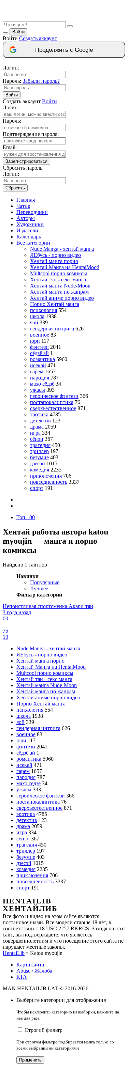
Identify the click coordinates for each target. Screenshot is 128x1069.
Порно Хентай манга (54, 304)
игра (35, 433)
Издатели (27, 230)
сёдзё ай (39, 353)
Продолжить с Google (64, 50)
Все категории (33, 243)
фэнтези (39, 347)
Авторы (25, 218)
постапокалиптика (51, 402)
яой (34, 322)
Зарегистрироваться (26, 161)
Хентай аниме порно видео (62, 298)
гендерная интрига (52, 328)
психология (43, 310)
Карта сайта (30, 964)
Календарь (28, 236)
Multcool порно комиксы (58, 273)
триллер (39, 451)
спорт (36, 488)
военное (39, 335)
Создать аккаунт (38, 38)
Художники (30, 224)
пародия (39, 378)
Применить (30, 1060)
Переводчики (32, 212)
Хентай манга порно (54, 261)
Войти (18, 31)
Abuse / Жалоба (34, 971)
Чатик (23, 206)
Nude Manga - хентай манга (62, 249)
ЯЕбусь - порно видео (55, 255)
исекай (38, 365)
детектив (40, 420)
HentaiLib (14, 953)
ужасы (37, 390)
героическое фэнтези (54, 396)
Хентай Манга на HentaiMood (64, 267)
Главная (25, 200)
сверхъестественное (53, 408)
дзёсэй (37, 463)
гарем (36, 371)
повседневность (48, 482)
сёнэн (36, 439)
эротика (39, 414)
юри (35, 341)
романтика (42, 359)
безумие (39, 457)
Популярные (44, 582)
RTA (21, 977)
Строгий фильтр (43, 1030)
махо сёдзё (42, 384)
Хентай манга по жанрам (59, 292)
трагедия (40, 445)
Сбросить (15, 187)
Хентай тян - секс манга (58, 279)
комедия (39, 469)
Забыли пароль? (41, 81)
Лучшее (39, 588)
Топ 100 (25, 517)
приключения (46, 476)
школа (37, 316)
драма (37, 427)
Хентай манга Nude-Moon (60, 286)
